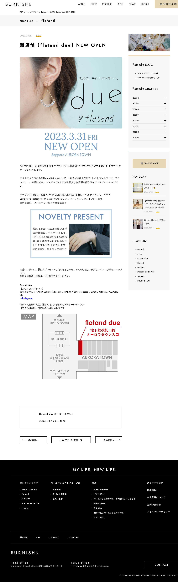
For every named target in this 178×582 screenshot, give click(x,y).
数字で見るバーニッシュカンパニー (110, 512)
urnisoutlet (142, 258)
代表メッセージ (101, 489)
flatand (43, 12)
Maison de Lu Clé (145, 271)
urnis (139, 254)
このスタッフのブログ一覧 (50, 421)
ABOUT (81, 4)
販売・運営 (58, 498)
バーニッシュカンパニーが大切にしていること (115, 498)
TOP (21, 12)
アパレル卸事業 (60, 494)
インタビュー (100, 494)
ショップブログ (32, 12)
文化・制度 (99, 517)
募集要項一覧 (100, 503)
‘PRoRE (140, 276)
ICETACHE (74, 537)
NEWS (132, 4)
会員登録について (156, 497)
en (39, 537)
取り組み (98, 508)
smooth (140, 249)
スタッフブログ (155, 482)
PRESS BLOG (143, 280)
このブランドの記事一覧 (71, 440)
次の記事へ (109, 440)
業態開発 (57, 489)
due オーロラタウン (148, 77)
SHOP (94, 4)
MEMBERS (107, 4)
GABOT (54, 537)
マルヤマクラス (147, 73)
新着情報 (151, 490)
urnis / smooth (29, 489)
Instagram (27, 298)
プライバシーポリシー (158, 511)
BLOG (120, 4)
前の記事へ (33, 440)
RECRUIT (145, 4)
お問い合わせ (154, 504)
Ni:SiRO (141, 267)
